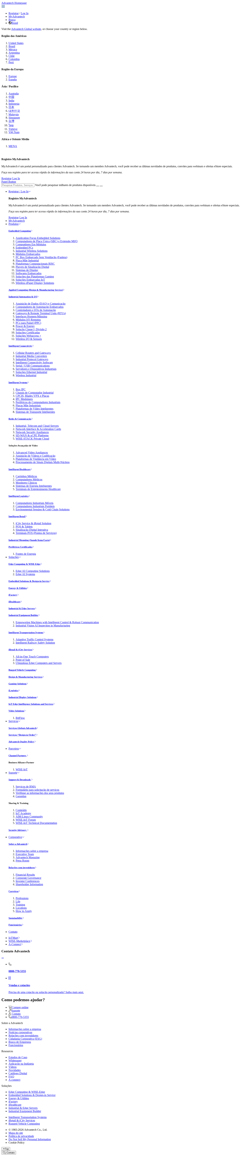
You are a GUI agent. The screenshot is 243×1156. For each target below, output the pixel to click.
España (13, 79)
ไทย (11, 125)
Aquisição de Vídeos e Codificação (35, 455)
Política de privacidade (21, 1136)
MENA (13, 146)
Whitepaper (15, 1060)
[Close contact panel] (2, 958)
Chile (12, 55)
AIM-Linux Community (29, 816)
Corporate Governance (28, 877)
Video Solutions (16, 710)
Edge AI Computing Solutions (33, 570)
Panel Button (8, 181)
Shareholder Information (29, 884)
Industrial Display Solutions (22, 697)
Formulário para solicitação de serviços (37, 789)
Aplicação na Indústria (21, 1063)
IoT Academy (23, 813)
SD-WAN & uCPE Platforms (32, 435)
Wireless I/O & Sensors (29, 338)
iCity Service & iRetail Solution (33, 523)
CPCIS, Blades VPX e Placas (32, 395)
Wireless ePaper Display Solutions (35, 282)
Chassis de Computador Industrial (35, 392)
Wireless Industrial (26, 375)
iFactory (13, 595)
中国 (11, 96)
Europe (13, 76)
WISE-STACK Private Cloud (32, 438)
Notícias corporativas (20, 1032)
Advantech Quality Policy (21, 741)
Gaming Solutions (18, 683)
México (13, 49)
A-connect (14, 1079)
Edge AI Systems (25, 574)
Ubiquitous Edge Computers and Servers (39, 662)
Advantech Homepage (14, 2)
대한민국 (14, 110)
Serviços (13, 721)
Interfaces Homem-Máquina (31, 316)
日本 (11, 107)
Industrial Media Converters (31, 356)
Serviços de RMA (26, 786)
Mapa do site (16, 1132)
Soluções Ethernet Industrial (31, 372)
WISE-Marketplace (19, 941)
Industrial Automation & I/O (23, 296)
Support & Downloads (20, 779)
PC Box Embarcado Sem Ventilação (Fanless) (41, 257)
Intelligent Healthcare (20, 469)
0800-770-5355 (20, 1016)
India (11, 100)
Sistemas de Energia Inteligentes (34, 485)
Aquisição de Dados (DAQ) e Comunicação (40, 303)
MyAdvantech (17, 16)
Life (18, 901)
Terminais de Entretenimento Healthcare (38, 489)
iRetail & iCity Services (20, 649)
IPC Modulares (24, 399)
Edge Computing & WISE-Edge (24, 564)
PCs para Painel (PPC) (28, 322)
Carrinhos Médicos (26, 476)
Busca (12, 19)
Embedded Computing (20, 231)
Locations (21, 907)
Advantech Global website (26, 28)
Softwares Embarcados (28, 273)
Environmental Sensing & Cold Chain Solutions (43, 509)
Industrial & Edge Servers (22, 608)
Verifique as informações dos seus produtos (40, 793)
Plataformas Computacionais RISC (35, 263)
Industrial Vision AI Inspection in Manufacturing (43, 625)
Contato (13, 931)
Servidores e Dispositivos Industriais (36, 368)
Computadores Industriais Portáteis (35, 506)
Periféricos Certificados (20, 547)
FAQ (11, 1076)
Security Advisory (18, 830)
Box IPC (21, 389)
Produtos (14, 223)
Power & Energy (25, 326)
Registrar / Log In (18, 191)
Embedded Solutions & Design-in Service (29, 581)
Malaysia (14, 114)
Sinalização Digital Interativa (32, 529)
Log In (24, 13)
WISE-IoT (22, 769)
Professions (22, 898)
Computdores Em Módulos (31, 244)
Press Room (22, 860)
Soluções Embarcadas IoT (30, 279)
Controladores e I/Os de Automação (36, 310)
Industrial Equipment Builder (23, 615)
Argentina (14, 52)
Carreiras (14, 891)
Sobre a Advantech (18, 844)
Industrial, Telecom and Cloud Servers (37, 425)
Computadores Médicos (29, 479)
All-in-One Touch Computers (32, 656)
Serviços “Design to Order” (22, 735)
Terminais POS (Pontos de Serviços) (36, 532)
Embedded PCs (24, 247)
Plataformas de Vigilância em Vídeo (36, 458)
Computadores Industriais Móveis (34, 503)
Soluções (14, 557)
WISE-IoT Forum (26, 819)
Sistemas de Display (27, 270)
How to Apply (24, 911)
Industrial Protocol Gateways (32, 359)
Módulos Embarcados (28, 254)
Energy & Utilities (18, 588)
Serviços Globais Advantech (22, 728)
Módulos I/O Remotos (28, 319)
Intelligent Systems (18, 382)
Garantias (21, 796)
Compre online (20, 1007)
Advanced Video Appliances (32, 452)
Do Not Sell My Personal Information (30, 1139)
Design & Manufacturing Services (25, 677)
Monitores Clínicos (26, 482)
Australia (14, 93)
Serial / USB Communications (33, 365)
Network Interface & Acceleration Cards (38, 429)
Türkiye (13, 129)
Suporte (13, 772)
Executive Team (25, 854)
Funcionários (15, 924)
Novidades (15, 1070)
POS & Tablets (24, 526)
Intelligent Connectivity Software (34, 362)
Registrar (14, 13)
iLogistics (13, 690)
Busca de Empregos (20, 1041)
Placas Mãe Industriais (28, 405)
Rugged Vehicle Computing (22, 670)
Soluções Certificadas (28, 332)
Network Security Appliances (32, 432)
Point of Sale (23, 659)
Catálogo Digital (18, 1073)
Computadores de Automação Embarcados (40, 306)
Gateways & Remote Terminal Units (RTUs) (41, 313)
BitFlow (20, 717)
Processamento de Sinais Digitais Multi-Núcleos (43, 462)
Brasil (14, 22)
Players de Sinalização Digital (32, 266)
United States (16, 43)
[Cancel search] (101, 186)
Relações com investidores (22, 867)
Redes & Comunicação (20, 418)
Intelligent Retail (17, 516)
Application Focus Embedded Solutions (38, 238)
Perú (11, 62)
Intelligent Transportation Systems (26, 632)
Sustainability (15, 918)
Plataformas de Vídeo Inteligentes (34, 408)
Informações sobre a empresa (32, 850)
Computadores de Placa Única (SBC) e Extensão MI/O (47, 241)
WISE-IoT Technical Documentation (36, 822)
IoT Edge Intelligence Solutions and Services (31, 704)
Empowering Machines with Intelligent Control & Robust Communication (57, 622)
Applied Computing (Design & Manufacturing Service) (36, 290)
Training (20, 904)
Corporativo (15, 837)
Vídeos (13, 1066)
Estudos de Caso (18, 1057)
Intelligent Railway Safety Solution (35, 642)
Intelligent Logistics (18, 496)
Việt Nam (14, 132)
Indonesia (14, 103)
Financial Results (25, 874)
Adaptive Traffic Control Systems (34, 639)
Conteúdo (21, 810)
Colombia (14, 59)
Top (7, 1149)
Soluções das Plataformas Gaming (35, 276)
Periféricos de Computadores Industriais (38, 402)
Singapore (14, 117)
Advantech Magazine (28, 857)
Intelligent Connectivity (20, 346)
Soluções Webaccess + (28, 335)
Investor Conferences (27, 881)
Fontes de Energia (26, 553)
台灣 (11, 121)
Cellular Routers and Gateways (33, 352)
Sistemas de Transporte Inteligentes (35, 411)
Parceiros (14, 748)
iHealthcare (14, 601)
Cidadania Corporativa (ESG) (25, 1038)
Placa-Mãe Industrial (27, 260)
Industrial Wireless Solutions (31, 250)
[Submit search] (97, 186)
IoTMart (13, 937)
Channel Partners (18, 755)
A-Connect (15, 944)
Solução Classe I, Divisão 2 (31, 329)
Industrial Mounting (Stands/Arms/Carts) (29, 540)
